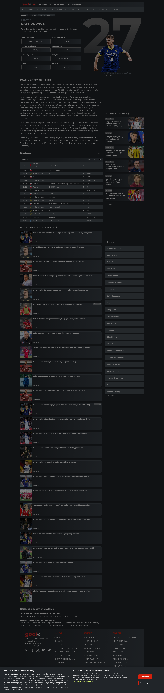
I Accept (145, 677)
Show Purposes (146, 683)
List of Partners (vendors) (83, 681)
